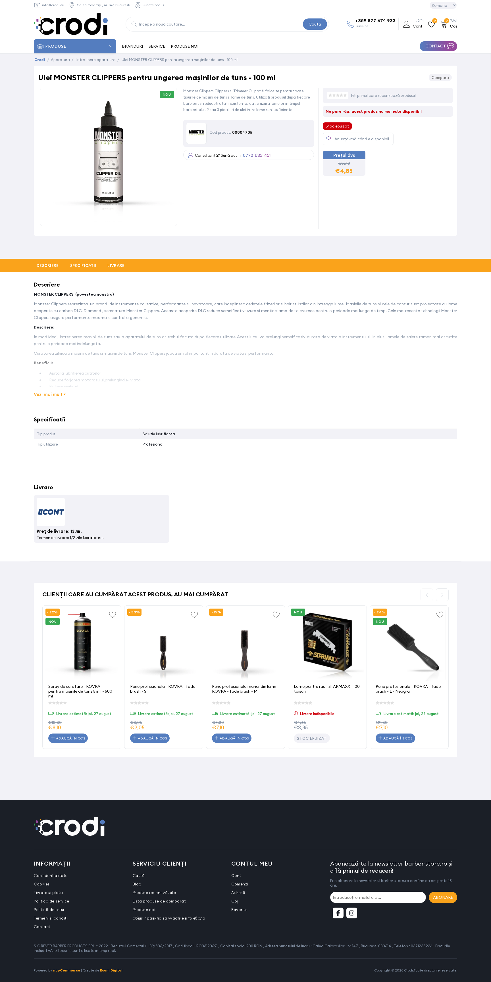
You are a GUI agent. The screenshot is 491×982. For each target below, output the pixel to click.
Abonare (443, 897)
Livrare (115, 265)
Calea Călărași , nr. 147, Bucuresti (103, 5)
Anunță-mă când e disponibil (361, 138)
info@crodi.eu (53, 5)
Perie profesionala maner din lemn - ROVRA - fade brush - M (245, 689)
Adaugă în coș (70, 738)
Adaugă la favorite (112, 614)
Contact (42, 926)
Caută (315, 24)
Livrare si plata (48, 892)
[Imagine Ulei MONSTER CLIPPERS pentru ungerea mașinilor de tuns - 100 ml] (108, 219)
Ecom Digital (111, 970)
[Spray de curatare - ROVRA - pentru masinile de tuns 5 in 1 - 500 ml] (81, 645)
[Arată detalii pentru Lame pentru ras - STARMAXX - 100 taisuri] (327, 645)
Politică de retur (49, 909)
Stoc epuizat (312, 738)
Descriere (48, 265)
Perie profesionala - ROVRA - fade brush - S (162, 689)
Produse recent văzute (154, 892)
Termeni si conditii (51, 918)
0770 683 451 (257, 155)
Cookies (42, 884)
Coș (235, 901)
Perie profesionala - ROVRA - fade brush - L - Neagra (408, 689)
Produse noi (144, 909)
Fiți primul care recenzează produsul (383, 95)
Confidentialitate (51, 875)
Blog (137, 884)
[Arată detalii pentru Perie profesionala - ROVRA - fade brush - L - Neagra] (409, 645)
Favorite (239, 909)
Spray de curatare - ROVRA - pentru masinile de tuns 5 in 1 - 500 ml (80, 691)
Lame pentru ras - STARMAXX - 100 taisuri (327, 689)
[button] (442, 594)
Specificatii (83, 265)
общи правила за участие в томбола (169, 918)
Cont (236, 875)
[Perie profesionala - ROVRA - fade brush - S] (163, 645)
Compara (440, 77)
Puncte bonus (153, 5)
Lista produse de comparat (159, 901)
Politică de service (51, 901)
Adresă (238, 892)
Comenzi (239, 884)
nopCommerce (66, 970)
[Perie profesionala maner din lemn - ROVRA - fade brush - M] (245, 645)
